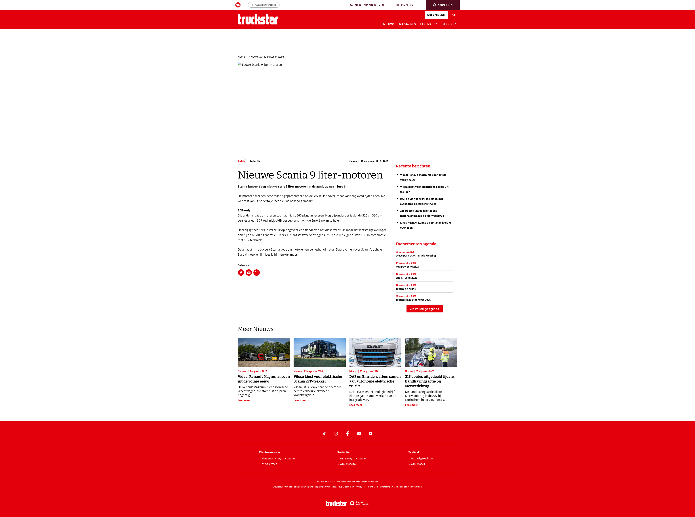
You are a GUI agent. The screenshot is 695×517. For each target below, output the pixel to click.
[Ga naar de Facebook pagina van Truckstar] (347, 433)
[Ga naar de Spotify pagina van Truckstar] (370, 433)
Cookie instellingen (383, 486)
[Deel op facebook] (241, 272)
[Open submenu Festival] (435, 24)
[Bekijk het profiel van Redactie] (249, 161)
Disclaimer (348, 486)
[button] (443, 5)
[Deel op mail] (249, 272)
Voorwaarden (415, 486)
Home (241, 56)
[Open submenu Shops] (454, 24)
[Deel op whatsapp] (256, 272)
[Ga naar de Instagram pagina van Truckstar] (336, 433)
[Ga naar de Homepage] (258, 19)
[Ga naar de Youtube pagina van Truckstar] (359, 433)
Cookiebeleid (400, 486)
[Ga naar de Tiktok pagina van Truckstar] (324, 433)
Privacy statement (364, 486)
